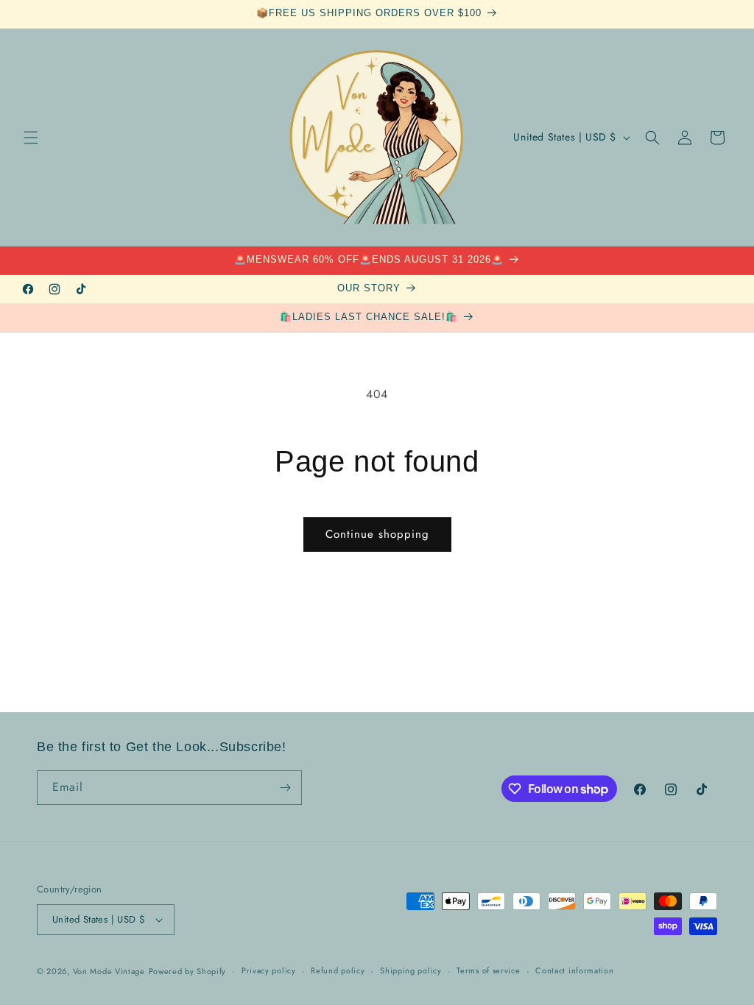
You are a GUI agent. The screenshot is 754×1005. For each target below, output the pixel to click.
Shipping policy (411, 970)
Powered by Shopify (188, 971)
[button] (31, 137)
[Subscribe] (285, 787)
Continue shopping (377, 534)
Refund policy (337, 970)
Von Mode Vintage (109, 971)
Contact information (574, 970)
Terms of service (488, 970)
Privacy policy (269, 970)
